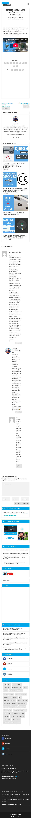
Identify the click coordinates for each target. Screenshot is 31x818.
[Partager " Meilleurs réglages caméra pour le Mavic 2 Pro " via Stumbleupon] (25, 62)
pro (5, 719)
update (13, 723)
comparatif (7, 687)
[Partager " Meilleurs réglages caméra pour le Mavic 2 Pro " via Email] (14, 65)
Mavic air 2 (7, 707)
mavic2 (25, 700)
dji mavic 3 (12, 691)
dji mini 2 (19, 691)
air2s (9, 684)
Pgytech (13, 716)
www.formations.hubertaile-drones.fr (11, 804)
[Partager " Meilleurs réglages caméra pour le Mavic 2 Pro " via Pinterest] (17, 62)
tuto (18, 719)
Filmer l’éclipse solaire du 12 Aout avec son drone (15, 550)
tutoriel (6, 723)
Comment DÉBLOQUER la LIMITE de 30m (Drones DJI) (15, 638)
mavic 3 (14, 703)
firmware (6, 697)
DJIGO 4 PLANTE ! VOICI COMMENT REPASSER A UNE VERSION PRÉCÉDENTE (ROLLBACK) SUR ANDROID (14, 166)
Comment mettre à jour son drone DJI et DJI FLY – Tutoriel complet (14, 634)
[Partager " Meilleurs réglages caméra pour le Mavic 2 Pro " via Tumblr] (14, 62)
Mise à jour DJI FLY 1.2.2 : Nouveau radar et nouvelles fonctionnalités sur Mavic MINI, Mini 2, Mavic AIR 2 (15, 236)
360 (5, 684)
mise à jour (17, 713)
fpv (20, 697)
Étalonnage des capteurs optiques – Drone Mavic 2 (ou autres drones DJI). (15, 648)
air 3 (14, 684)
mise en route (8, 713)
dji (20, 687)
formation (14, 697)
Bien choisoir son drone (9, 768)
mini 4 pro (24, 710)
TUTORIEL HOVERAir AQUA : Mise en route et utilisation (14, 557)
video (18, 723)
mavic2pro (7, 703)
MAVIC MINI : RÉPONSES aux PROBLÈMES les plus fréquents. (12, 629)
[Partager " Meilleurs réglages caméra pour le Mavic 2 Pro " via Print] (17, 65)
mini (5, 710)
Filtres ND (23, 694)
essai (16, 694)
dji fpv (5, 691)
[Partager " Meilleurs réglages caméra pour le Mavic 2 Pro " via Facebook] (5, 62)
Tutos (12, 19)
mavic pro (22, 707)
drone (11, 694)
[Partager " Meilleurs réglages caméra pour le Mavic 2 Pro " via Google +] (11, 62)
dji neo (6, 694)
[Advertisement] (15, 87)
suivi (9, 719)
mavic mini (15, 707)
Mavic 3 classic (22, 703)
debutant (15, 687)
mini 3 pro (16, 710)
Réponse (18, 343)
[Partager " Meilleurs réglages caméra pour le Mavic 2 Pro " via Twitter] (8, 62)
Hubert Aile (14, 17)
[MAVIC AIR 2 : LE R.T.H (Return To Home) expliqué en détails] (15, 203)
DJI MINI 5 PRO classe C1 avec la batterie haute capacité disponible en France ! (15, 562)
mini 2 (9, 710)
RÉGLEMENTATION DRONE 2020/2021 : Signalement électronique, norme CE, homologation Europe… (15, 190)
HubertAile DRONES (16, 814)
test (14, 719)
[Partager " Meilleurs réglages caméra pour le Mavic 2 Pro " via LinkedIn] (19, 62)
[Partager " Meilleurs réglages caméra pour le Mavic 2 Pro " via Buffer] (22, 62)
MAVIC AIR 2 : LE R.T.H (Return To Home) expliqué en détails (13, 213)
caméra (19, 684)
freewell (13, 700)
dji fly (25, 687)
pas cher (6, 716)
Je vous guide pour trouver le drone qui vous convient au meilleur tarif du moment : (15, 514)
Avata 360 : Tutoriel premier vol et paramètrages (15, 553)
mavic (19, 700)
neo (23, 713)
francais (6, 700)
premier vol (20, 716)
